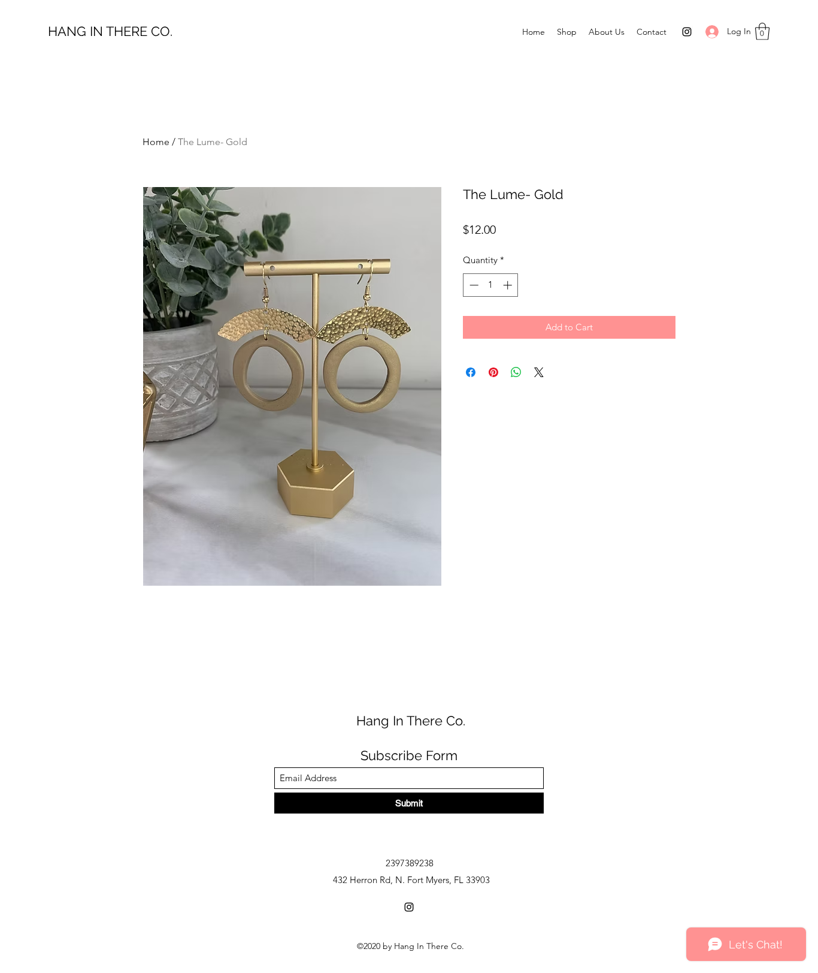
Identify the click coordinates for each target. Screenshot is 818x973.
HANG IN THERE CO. (110, 31)
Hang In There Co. (410, 720)
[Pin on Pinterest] (493, 372)
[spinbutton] (491, 285)
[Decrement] (473, 285)
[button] (762, 31)
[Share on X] (539, 372)
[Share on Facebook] (470, 372)
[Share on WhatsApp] (516, 372)
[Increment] (509, 285)
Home (156, 141)
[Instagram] (687, 32)
